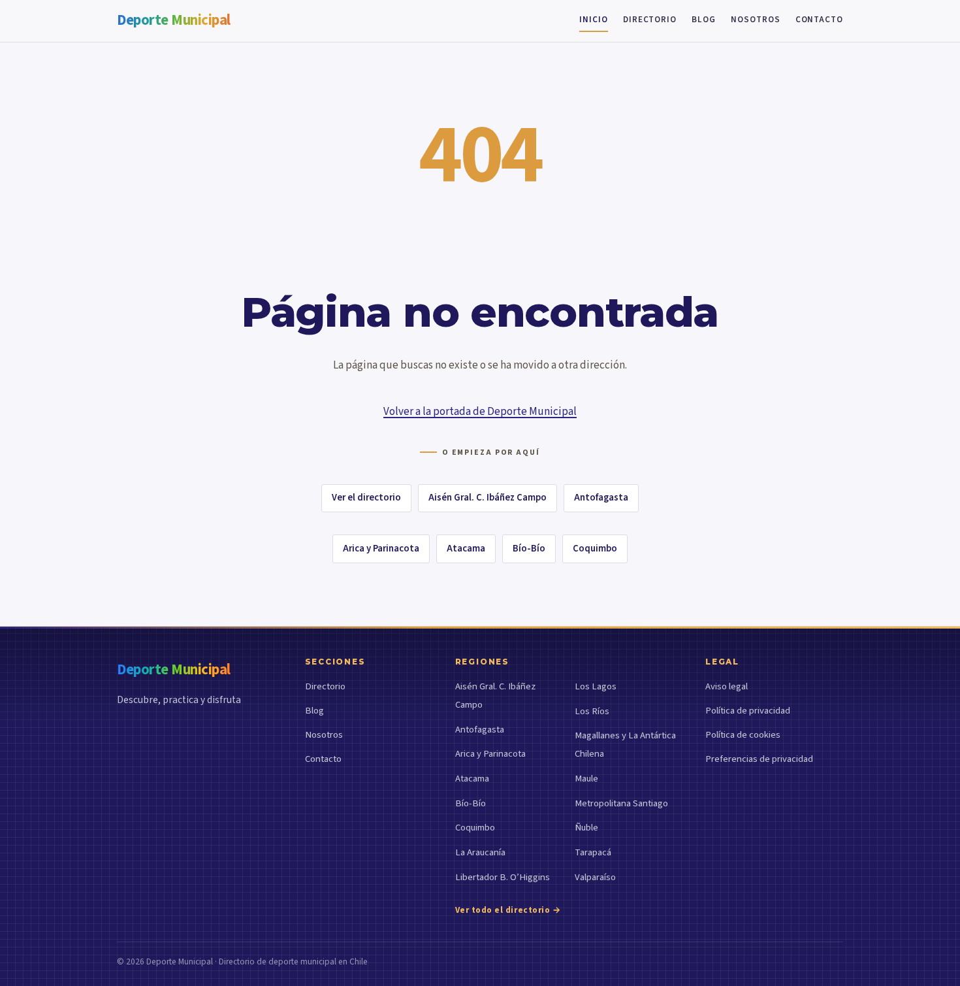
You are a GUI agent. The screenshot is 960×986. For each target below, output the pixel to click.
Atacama (466, 548)
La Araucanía (480, 852)
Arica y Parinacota (381, 548)
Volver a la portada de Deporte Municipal (480, 411)
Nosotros (755, 19)
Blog (704, 19)
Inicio (593, 19)
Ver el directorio (366, 497)
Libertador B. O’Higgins (502, 877)
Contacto (819, 19)
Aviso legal (726, 686)
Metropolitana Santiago (621, 803)
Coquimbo (595, 548)
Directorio (650, 19)
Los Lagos (595, 686)
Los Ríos (592, 711)
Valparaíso (595, 877)
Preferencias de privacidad (759, 759)
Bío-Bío (529, 548)
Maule (586, 778)
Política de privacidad (747, 710)
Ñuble (586, 827)
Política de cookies (742, 735)
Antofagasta (601, 497)
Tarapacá (593, 852)
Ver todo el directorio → (508, 910)
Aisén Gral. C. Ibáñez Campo (487, 497)
